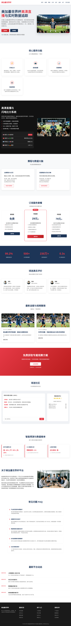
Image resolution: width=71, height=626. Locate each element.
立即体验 (5, 30)
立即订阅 (35, 236)
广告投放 (57, 610)
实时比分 (21, 613)
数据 (49, 2)
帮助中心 (39, 617)
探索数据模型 (44, 185)
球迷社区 (21, 617)
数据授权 (57, 613)
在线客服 (57, 617)
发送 (42, 419)
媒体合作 (57, 615)
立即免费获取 (35, 364)
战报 (60, 2)
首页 (42, 2)
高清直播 (21, 610)
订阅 (53, 2)
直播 (46, 2)
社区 (56, 2)
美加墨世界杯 (6, 2)
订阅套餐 (39, 610)
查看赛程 (14, 30)
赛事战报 (21, 615)
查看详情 (5, 339)
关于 (63, 2)
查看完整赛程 (9, 185)
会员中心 (39, 615)
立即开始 (12, 233)
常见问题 (67, 2)
